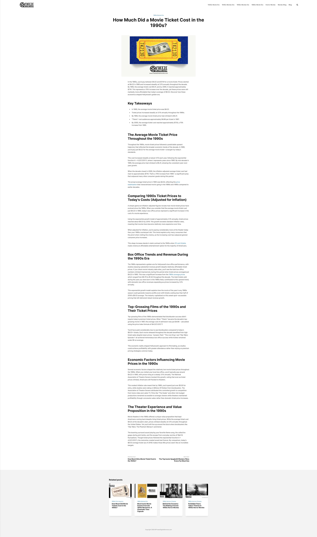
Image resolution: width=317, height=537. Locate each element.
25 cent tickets (180, 243)
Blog (290, 5)
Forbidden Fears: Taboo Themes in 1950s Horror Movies (196, 506)
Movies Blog (282, 5)
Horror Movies (270, 5)
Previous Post (142, 459)
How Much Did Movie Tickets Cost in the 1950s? (120, 506)
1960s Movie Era (257, 5)
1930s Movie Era (214, 5)
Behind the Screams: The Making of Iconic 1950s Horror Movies (171, 506)
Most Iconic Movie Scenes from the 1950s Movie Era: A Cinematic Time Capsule (144, 507)
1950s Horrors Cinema (169, 501)
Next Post (174, 459)
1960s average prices (177, 274)
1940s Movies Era (228, 5)
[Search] (297, 5)
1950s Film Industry (117, 501)
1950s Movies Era (243, 5)
